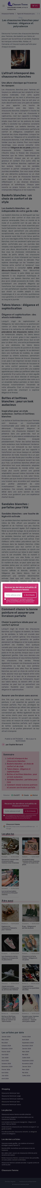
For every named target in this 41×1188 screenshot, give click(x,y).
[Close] (36, 586)
